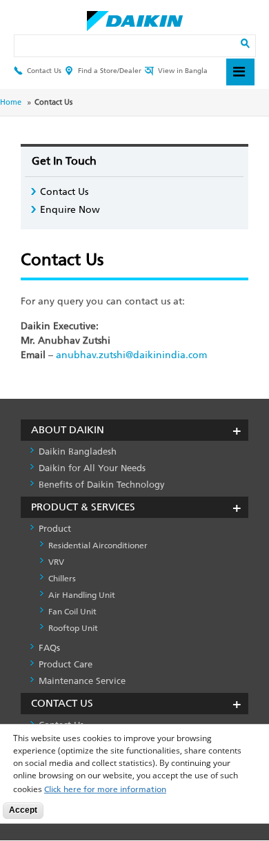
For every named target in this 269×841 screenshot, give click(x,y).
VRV (56, 562)
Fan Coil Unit (72, 611)
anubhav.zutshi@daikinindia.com (131, 355)
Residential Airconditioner (98, 545)
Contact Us (44, 70)
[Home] (135, 17)
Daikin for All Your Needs (92, 468)
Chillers (62, 578)
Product (55, 528)
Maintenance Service (82, 681)
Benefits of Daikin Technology (102, 484)
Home (10, 102)
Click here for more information (105, 789)
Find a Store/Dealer (109, 70)
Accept (23, 810)
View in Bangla (183, 70)
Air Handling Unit (81, 595)
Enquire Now (70, 210)
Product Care (65, 664)
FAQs (49, 648)
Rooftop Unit (73, 628)
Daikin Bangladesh (78, 451)
